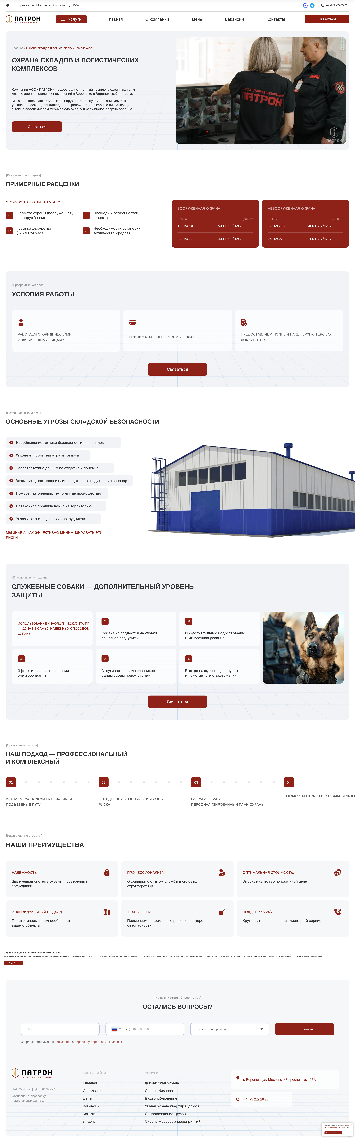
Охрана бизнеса (159, 1091)
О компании (157, 19)
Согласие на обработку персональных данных (29, 1098)
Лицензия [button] (91, 1121)
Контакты (275, 19)
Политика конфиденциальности (34, 1089)
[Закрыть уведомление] (352, 1124)
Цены (197, 19)
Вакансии (234, 19)
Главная (114, 19)
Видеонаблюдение (161, 1098)
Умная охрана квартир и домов (172, 1106)
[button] (37, 126)
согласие (63, 1042)
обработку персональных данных (99, 1042)
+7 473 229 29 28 (337, 5)
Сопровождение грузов (165, 1114)
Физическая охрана (162, 1083)
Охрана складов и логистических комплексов (59, 48)
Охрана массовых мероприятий (172, 1121)
